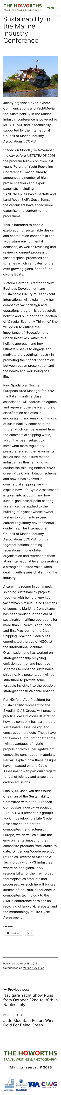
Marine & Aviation (33, 967)
